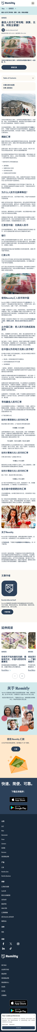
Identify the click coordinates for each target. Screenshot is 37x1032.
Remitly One (4, 871)
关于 (2, 826)
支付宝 (28, 302)
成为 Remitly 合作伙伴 (7, 916)
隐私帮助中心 (5, 982)
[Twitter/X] (11, 944)
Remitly (31, 129)
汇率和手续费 (5, 886)
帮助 (2, 932)
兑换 (31, 127)
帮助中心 (27, 542)
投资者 (3, 848)
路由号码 (3, 904)
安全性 (3, 986)
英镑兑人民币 (10, 320)
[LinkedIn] (3, 948)
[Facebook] (3, 944)
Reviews (3, 852)
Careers (3, 843)
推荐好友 (3, 921)
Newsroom (4, 835)
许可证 (3, 991)
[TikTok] (11, 948)
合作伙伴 (3, 899)
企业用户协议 (5, 969)
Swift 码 (3, 891)
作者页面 (7, 612)
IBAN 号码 (4, 908)
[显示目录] (33, 78)
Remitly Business (6, 876)
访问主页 (6, 542)
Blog (2, 830)
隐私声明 (3, 973)
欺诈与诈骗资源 (5, 895)
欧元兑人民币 (19, 320)
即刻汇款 (14, 67)
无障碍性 (3, 995)
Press (2, 839)
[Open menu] (33, 3)
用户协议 (3, 965)
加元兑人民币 (28, 320)
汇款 (15, 749)
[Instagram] (18, 944)
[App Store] (18, 799)
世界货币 (9, 88)
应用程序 (19, 542)
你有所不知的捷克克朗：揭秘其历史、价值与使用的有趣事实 (13, 659)
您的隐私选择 (5, 856)
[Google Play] (18, 807)
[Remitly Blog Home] (8, 3)
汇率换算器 (4, 912)
